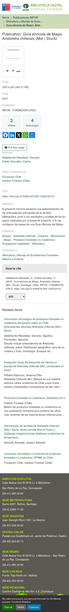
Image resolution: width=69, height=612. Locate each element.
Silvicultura (38, 243)
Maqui (8, 239)
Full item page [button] (15, 147)
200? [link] (5, 98)
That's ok (8, 607)
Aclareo (7, 236)
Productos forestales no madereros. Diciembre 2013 (34, 398)
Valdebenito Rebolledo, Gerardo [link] (21, 157)
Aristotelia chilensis (24, 236)
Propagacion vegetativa (16, 243)
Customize (34, 607)
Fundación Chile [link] (11, 177)
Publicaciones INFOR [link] (25, 17)
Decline (20, 607)
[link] (34, 87)
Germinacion (58, 236)
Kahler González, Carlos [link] (16, 161)
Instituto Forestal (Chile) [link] (16, 180)
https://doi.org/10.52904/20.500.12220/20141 (28, 196)
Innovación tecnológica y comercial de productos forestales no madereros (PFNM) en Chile (32, 455)
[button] (32, 7)
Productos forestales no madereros (34, 239)
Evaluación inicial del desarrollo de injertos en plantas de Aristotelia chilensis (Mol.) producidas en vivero (34, 366)
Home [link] (5, 17)
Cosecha (43, 236)
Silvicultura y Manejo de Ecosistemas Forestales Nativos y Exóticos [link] (24, 21)
